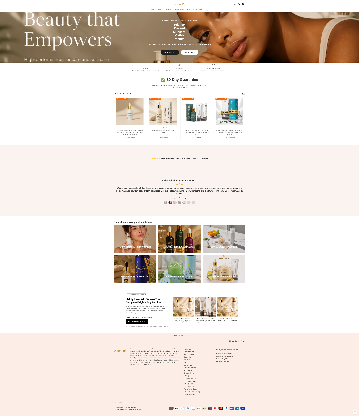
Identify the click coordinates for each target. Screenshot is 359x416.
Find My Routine (190, 52)
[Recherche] (235, 3)
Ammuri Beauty (131, 407)
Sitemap (186, 376)
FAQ (185, 362)
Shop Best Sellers (169, 52)
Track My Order (189, 354)
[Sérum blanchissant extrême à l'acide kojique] (163, 111)
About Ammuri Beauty (190, 389)
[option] (179, 37)
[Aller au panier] (243, 3)
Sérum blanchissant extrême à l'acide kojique (162, 130)
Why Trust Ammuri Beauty (192, 392)
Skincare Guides (189, 386)
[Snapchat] (241, 341)
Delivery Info (188, 365)
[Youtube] (233, 341)
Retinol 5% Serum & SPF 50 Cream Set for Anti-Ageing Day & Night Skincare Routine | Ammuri (229, 131)
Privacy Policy (188, 370)
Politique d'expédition (222, 359)
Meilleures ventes (122, 93)
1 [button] (165, 202)
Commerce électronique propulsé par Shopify (127, 409)
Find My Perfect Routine (136, 321)
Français (133, 402)
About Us (187, 360)
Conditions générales (222, 361)
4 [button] (179, 202)
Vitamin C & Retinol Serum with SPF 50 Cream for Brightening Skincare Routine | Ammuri (196, 131)
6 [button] (189, 202)
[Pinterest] (244, 341)
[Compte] (239, 3)
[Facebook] (230, 341)
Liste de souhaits (189, 351)
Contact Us (187, 357)
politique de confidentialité (224, 353)
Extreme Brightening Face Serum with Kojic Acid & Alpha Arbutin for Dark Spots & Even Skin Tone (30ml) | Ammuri (129, 131)
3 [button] (175, 202)
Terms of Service (189, 373)
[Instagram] (236, 341)
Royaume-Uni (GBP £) (120, 402)
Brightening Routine (190, 378)
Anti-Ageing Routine (190, 381)
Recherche (187, 349)
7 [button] (193, 202)
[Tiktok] (238, 341)
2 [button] (170, 202)
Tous (243, 93)
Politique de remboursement (224, 356)
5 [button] (184, 202)
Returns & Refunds (190, 367)
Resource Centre (189, 394)
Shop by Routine (189, 383)
